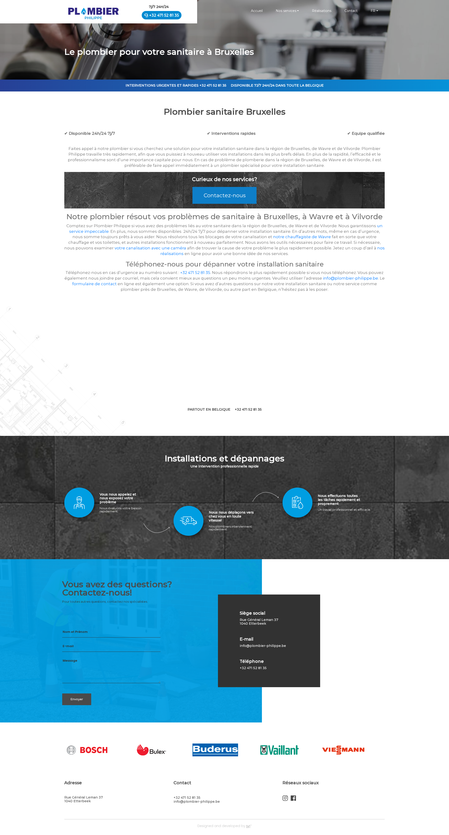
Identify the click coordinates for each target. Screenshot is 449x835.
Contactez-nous (225, 195)
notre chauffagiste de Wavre (302, 236)
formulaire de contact (94, 283)
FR (373, 11)
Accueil (257, 11)
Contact (351, 11)
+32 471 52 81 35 (164, 15)
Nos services (286, 11)
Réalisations (321, 11)
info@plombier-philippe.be (350, 278)
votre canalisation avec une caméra (150, 248)
